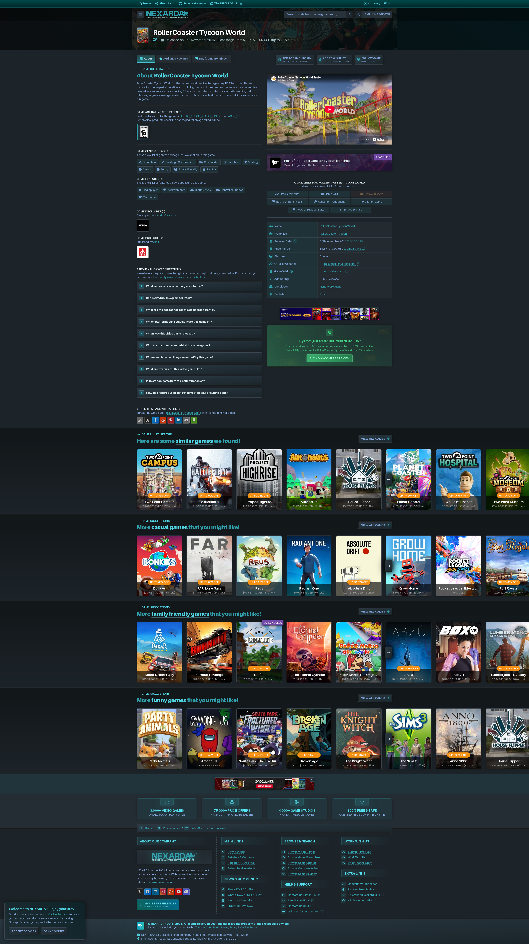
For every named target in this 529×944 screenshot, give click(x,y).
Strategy (253, 162)
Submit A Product (359, 851)
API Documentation (360, 900)
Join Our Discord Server (303, 911)
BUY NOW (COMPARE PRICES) (329, 358)
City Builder (211, 162)
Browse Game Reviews (302, 874)
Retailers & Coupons (241, 857)
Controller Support (232, 190)
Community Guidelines (362, 884)
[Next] (388, 479)
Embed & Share (352, 209)
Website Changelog (240, 900)
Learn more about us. (161, 882)
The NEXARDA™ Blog (241, 889)
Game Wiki (331, 194)
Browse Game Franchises (304, 857)
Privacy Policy (228, 927)
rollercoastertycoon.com (339, 263)
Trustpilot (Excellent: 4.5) (364, 895)
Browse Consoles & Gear (304, 868)
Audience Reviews (175, 58)
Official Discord (374, 194)
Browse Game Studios (302, 863)
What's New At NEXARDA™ (245, 895)
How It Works (236, 851)
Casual (147, 169)
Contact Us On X (298, 906)
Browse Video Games (301, 851)
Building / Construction (180, 162)
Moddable (149, 197)
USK (206, 116)
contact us (198, 277)
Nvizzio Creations (165, 215)
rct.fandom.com (334, 271)
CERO (217, 116)
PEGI (196, 116)
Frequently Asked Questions (170, 277)
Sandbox (233, 162)
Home (149, 828)
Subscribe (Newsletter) (242, 868)
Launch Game (373, 201)
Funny (164, 169)
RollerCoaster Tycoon (333, 233)
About (148, 58)
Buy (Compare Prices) (213, 58)
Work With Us (356, 857)
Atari (156, 242)
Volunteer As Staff (360, 863)
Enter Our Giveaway (240, 906)
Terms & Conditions (207, 927)
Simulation (149, 162)
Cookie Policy (248, 927)
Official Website (289, 194)
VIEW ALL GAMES (373, 438)
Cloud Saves (203, 190)
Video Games (171, 828)
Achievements (176, 190)
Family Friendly (187, 169)
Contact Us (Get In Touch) (304, 895)
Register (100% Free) (241, 863)
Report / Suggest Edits (310, 209)
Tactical (212, 169)
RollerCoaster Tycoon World (183, 412)
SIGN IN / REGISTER (377, 14)
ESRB (184, 116)
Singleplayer (150, 190)
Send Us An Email (299, 900)
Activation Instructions (331, 201)
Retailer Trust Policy (361, 889)
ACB (231, 116)
